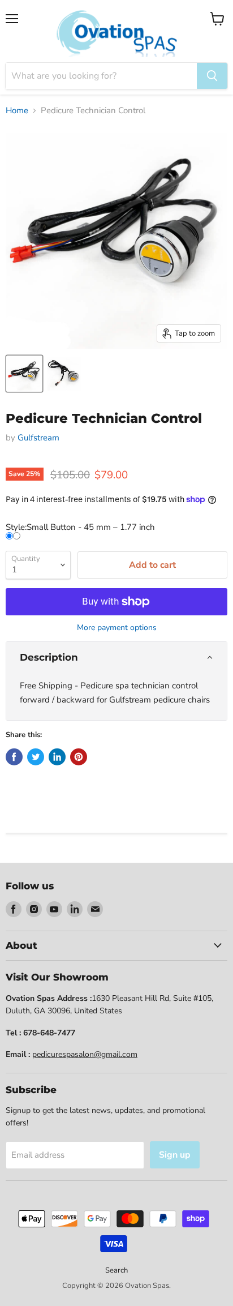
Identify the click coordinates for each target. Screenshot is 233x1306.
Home (17, 110)
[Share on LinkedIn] (57, 756)
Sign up (175, 1155)
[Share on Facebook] (14, 756)
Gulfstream (38, 437)
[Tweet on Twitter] (35, 756)
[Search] (212, 76)
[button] (116, 657)
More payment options (117, 627)
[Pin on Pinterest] (78, 756)
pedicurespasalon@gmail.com (84, 1054)
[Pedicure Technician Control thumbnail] (24, 374)
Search (116, 1270)
